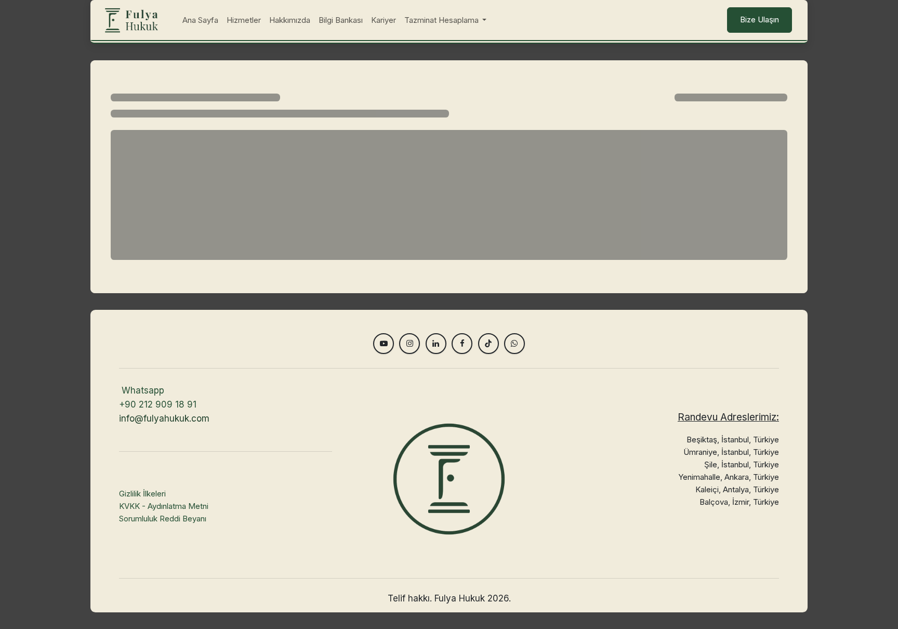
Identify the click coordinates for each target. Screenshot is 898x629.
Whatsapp (143, 390)
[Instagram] (409, 343)
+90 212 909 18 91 (157, 404)
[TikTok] (488, 343)
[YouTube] (383, 343)
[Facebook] (462, 343)
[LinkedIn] (436, 343)
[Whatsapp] (514, 343)
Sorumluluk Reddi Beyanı (162, 518)
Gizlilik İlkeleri (142, 494)
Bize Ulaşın (759, 19)
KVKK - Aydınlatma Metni (163, 506)
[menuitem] (200, 20)
